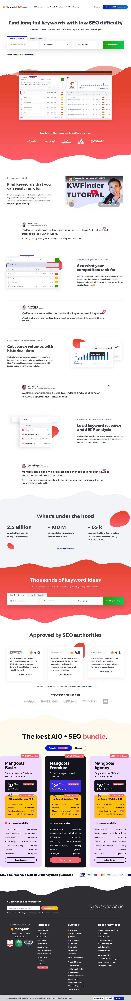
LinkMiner (73, 944)
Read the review (25, 674)
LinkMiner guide (103, 947)
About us (40, 960)
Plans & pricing (42, 930)
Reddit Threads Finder (75, 969)
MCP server (72, 954)
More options (98, 998)
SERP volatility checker (76, 986)
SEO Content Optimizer (76, 976)
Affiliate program (43, 933)
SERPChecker (74, 937)
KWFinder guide (104, 937)
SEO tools (38, 7)
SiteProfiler (74, 947)
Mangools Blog (103, 933)
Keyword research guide (106, 962)
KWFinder (73, 930)
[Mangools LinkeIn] (109, 907)
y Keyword (17, 39)
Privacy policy (56, 998)
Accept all (119, 998)
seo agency (15, 54)
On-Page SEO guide (105, 966)
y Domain (36, 39)
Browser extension (74, 989)
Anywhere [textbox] (50, 44)
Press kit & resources (44, 950)
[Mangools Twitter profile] (97, 907)
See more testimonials (86, 686)
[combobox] (56, 44)
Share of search (73, 979)
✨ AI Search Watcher (75, 933)
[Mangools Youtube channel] (114, 907)
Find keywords (112, 45)
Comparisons (42, 940)
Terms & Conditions (44, 954)
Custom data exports (75, 957)
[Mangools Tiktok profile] (91, 907)
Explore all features (65, 548)
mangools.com (28, 54)
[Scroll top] (127, 988)
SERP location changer (76, 982)
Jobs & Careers (42, 947)
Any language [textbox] (83, 44)
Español (22, 937)
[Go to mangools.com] (20, 929)
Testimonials (41, 937)
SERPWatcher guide (105, 944)
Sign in (97, 7)
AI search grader (73, 972)
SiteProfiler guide (104, 950)
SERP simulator (73, 966)
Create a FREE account (115, 7)
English (17, 937)
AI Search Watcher (55, 7)
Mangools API (72, 950)
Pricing (76, 7)
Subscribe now (49, 908)
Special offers (42, 944)
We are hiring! (43, 967)
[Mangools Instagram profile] (120, 907)
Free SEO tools (74, 962)
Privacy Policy (42, 957)
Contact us (41, 964)
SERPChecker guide (105, 940)
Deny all (109, 998)
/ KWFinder (21, 7)
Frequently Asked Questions (108, 930)
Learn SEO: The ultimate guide (108, 959)
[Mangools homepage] (9, 7)
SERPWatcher (75, 940)
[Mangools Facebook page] (103, 907)
